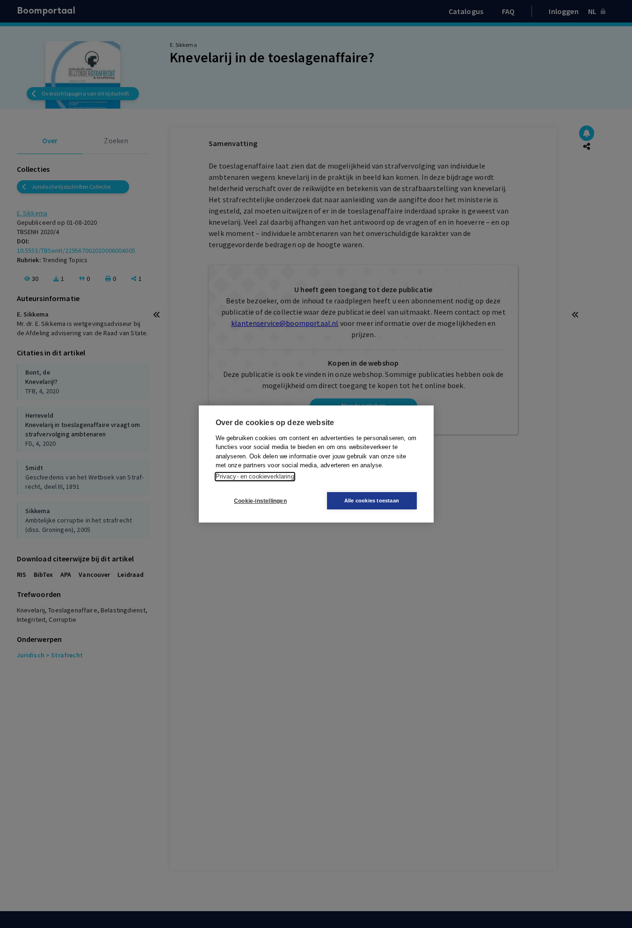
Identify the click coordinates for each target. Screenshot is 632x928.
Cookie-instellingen (260, 501)
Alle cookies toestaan (371, 500)
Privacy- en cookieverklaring (255, 476)
